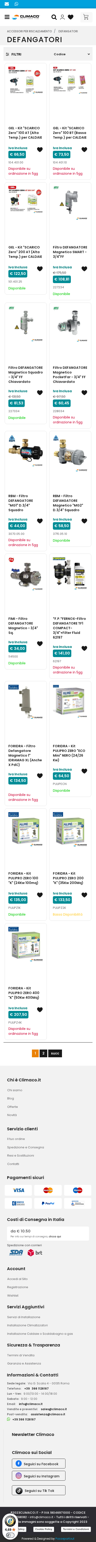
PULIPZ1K (14, 908)
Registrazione (17, 1287)
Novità (12, 1115)
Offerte (12, 1107)
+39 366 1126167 (24, 1419)
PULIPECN (60, 784)
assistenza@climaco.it (48, 1414)
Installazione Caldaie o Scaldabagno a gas (40, 1333)
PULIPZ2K (59, 908)
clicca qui (55, 1236)
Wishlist (12, 1295)
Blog (10, 1098)
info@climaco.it (31, 1404)
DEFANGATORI (68, 31)
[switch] (10, 1535)
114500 (13, 656)
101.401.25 (15, 281)
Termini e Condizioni (76, 1529)
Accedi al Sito (17, 1279)
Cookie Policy (43, 1529)
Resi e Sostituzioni (20, 1155)
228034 (58, 411)
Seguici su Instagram (41, 1476)
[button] (54, 17)
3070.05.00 (16, 534)
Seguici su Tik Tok (39, 1490)
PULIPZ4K (15, 1022)
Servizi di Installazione (23, 1317)
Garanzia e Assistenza (24, 1363)
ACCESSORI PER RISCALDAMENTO (29, 31)
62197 (57, 661)
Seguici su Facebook (41, 1464)
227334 (14, 411)
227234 (58, 287)
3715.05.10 (60, 534)
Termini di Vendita (20, 1355)
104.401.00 (15, 162)
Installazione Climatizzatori (27, 1325)
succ (55, 1053)
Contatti (13, 1164)
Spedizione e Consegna (25, 1147)
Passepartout (64, 1539)
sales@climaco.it (54, 1409)
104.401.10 (60, 162)
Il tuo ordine (16, 1139)
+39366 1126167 (36, 1388)
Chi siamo (14, 1090)
